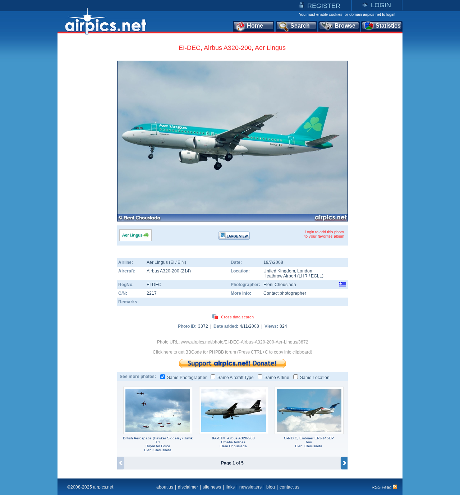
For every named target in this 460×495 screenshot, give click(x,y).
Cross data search (237, 317)
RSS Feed (382, 487)
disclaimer (188, 487)
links (230, 487)
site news (212, 487)
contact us (289, 487)
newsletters (250, 487)
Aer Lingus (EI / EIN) (166, 262)
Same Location (315, 377)
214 (185, 271)
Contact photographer (284, 293)
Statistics (388, 26)
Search (300, 26)
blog (270, 487)
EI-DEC (154, 284)
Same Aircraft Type (235, 377)
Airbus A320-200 (163, 271)
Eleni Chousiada (279, 284)
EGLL (316, 276)
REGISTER (323, 5)
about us (164, 487)
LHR (303, 276)
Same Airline (276, 377)
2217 (152, 293)
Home (255, 26)
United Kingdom (279, 271)
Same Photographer (187, 377)
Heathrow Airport (279, 276)
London (304, 271)
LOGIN (381, 5)
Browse (345, 26)
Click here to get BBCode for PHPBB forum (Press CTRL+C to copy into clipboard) (232, 352)
